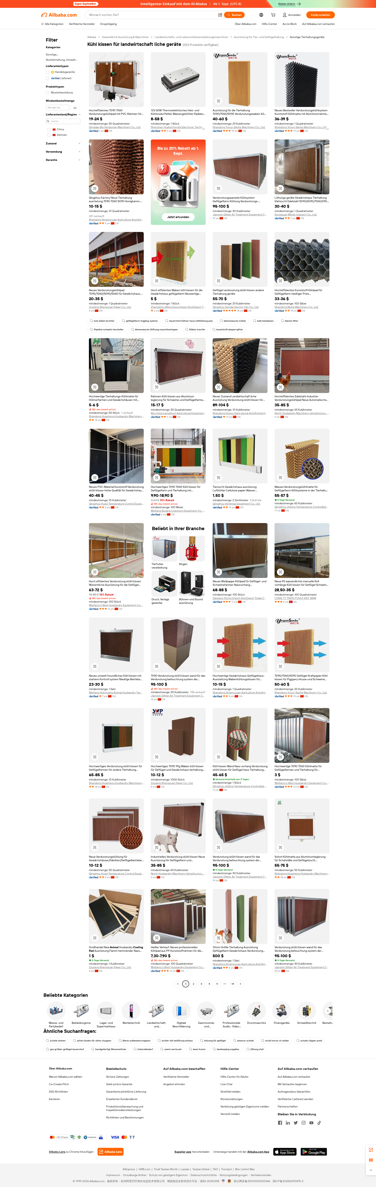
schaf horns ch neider (277, 1040)
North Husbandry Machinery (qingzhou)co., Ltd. (302, 413)
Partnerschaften (288, 1106)
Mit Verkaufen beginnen (292, 1084)
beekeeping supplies (228, 1049)
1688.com (144, 1169)
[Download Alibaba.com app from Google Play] (314, 1152)
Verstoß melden (230, 1113)
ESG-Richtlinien (58, 1091)
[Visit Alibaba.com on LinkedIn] (288, 1122)
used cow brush (173, 1049)
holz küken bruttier (104, 321)
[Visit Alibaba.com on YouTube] (311, 1122)
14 (232, 983)
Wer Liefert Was (245, 1169)
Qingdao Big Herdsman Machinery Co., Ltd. (115, 127)
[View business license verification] (223, 1181)
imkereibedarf (145, 1049)
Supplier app (182, 1151)
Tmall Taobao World (165, 1169)
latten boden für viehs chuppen (94, 1040)
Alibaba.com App (258, 1151)
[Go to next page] (240, 983)
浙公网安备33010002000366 (252, 1181)
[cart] (274, 15)
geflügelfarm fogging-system (142, 321)
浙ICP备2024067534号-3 (288, 1181)
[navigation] (63, 511)
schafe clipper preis (311, 1040)
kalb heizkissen (265, 321)
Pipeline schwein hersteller (109, 329)
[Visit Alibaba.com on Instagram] (303, 1122)
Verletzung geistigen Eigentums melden (245, 1106)
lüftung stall (257, 1049)
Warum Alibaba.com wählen (65, 1076)
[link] (371, 1150)
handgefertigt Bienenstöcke (110, 1049)
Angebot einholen (174, 1084)
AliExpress (129, 1169)
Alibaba (91, 37)
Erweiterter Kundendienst (121, 1099)
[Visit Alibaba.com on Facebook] (280, 1122)
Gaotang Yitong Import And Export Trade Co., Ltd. (240, 598)
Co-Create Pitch (59, 1084)
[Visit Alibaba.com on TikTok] (319, 1122)
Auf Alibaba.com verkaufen (294, 1076)
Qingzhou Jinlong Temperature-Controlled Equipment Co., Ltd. (302, 506)
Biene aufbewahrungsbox (136, 1040)
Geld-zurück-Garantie (119, 1084)
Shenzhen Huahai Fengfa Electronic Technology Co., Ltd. (178, 127)
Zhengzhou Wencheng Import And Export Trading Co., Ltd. (178, 307)
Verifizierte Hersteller (176, 1076)
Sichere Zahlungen (117, 1076)
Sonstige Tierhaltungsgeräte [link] (307, 37)
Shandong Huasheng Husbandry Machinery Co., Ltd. (116, 416)
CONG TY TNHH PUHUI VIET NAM (295, 598)
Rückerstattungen (232, 1099)
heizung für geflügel (215, 1040)
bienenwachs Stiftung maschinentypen (156, 329)
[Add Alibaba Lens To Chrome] (111, 1152)
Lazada (185, 1169)
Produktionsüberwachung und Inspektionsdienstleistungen (124, 1108)
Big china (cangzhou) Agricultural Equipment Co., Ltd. (178, 413)
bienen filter (291, 321)
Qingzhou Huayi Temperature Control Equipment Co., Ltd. (116, 503)
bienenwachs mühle (235, 321)
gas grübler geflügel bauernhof (67, 1049)
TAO (215, 1169)
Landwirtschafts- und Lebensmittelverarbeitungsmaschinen (191, 37)
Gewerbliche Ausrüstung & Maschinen (125, 37)
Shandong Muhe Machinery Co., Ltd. (296, 307)
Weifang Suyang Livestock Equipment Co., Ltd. (178, 510)
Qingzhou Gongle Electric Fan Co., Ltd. (236, 307)
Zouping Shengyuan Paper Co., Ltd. (110, 307)
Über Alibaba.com (60, 1068)
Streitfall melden (230, 1091)
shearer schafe (245, 1040)
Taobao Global (200, 1169)
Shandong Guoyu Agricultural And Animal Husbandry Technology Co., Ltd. (240, 413)
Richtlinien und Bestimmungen (125, 1117)
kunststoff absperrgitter (229, 329)
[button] (220, 15)
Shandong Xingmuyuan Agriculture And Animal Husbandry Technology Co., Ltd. (116, 219)
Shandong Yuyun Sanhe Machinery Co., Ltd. (239, 127)
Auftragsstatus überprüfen (294, 1091)
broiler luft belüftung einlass (177, 1040)
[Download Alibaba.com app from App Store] (285, 1152)
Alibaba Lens (57, 1151)
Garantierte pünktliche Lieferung (126, 1091)
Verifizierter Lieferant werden (295, 1099)
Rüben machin (197, 329)
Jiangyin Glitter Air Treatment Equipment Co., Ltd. (240, 214)
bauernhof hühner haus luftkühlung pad (190, 321)
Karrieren (54, 1099)
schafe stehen (58, 1040)
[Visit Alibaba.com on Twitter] (295, 1122)
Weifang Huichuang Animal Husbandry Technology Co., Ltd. (116, 692)
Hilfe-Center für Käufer (235, 1076)
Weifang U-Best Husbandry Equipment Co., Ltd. (116, 605)
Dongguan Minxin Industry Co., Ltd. (296, 214)
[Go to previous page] (177, 983)
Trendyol (226, 1169)
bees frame (199, 1049)
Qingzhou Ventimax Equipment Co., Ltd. (236, 503)
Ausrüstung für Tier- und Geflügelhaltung (259, 37)
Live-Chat (226, 1084)
